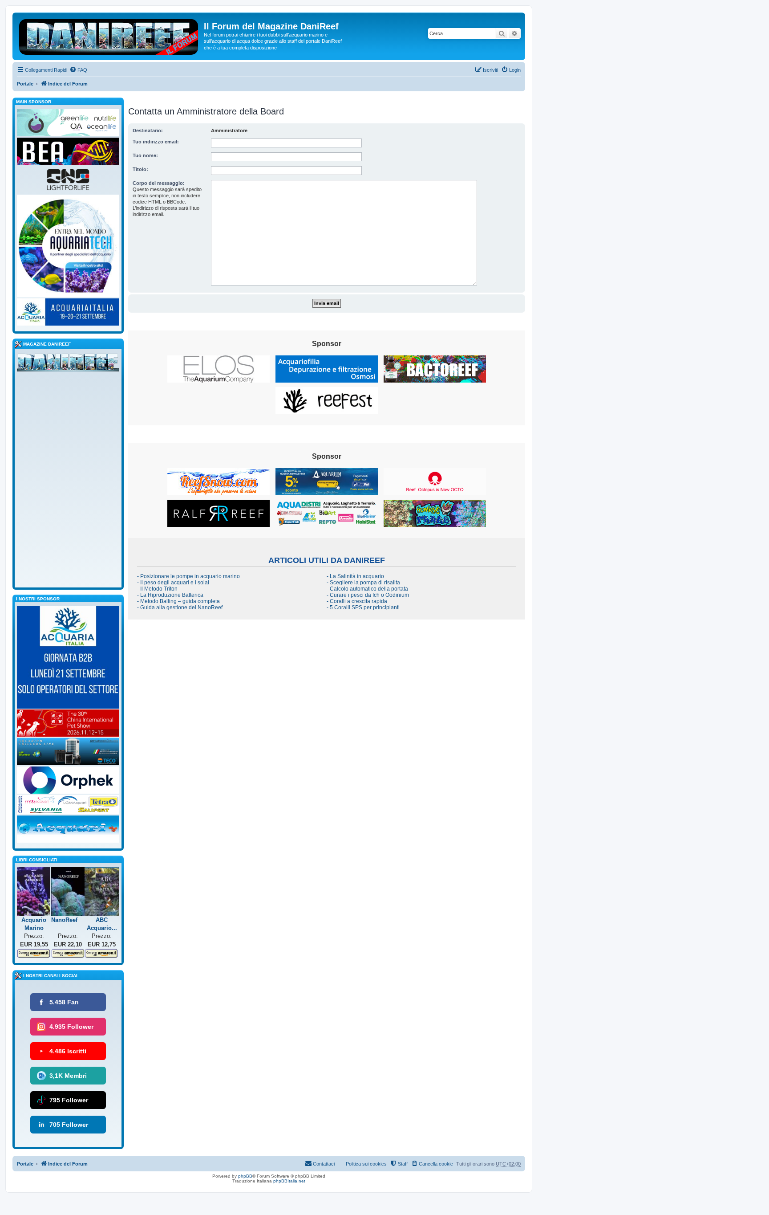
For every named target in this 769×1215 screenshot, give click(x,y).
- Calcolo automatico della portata (367, 589)
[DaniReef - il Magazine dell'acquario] (68, 364)
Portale (25, 83)
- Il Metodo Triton (157, 589)
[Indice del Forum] (109, 35)
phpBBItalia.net (289, 1180)
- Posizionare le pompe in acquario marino (188, 576)
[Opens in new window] (218, 369)
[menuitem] (78, 70)
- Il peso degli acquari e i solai (173, 582)
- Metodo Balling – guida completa (178, 601)
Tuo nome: (145, 155)
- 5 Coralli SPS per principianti (363, 607)
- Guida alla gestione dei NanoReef (180, 607)
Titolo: (140, 169)
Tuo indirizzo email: (156, 141)
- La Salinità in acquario (355, 576)
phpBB (245, 1176)
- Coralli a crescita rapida (357, 601)
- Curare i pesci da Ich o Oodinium (368, 595)
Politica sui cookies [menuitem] (366, 1163)
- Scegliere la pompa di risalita (363, 582)
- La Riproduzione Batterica (170, 595)
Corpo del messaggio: (159, 183)
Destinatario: (148, 130)
